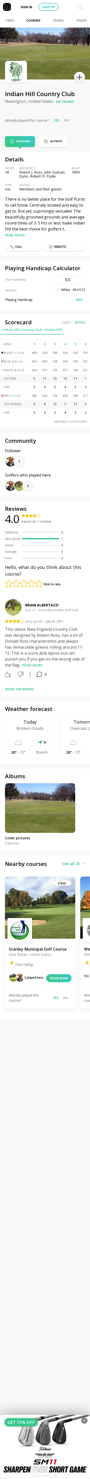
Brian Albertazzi (41, 605)
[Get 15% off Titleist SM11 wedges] (45, 1447)
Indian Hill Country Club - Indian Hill (32, 329)
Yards (66, 322)
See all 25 (71, 863)
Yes (56, 120)
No (66, 120)
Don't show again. (45, 1475)
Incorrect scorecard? (71, 421)
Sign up (48, 7)
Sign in (26, 7)
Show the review (19, 689)
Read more (15, 235)
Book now (59, 978)
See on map (65, 102)
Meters (80, 322)
